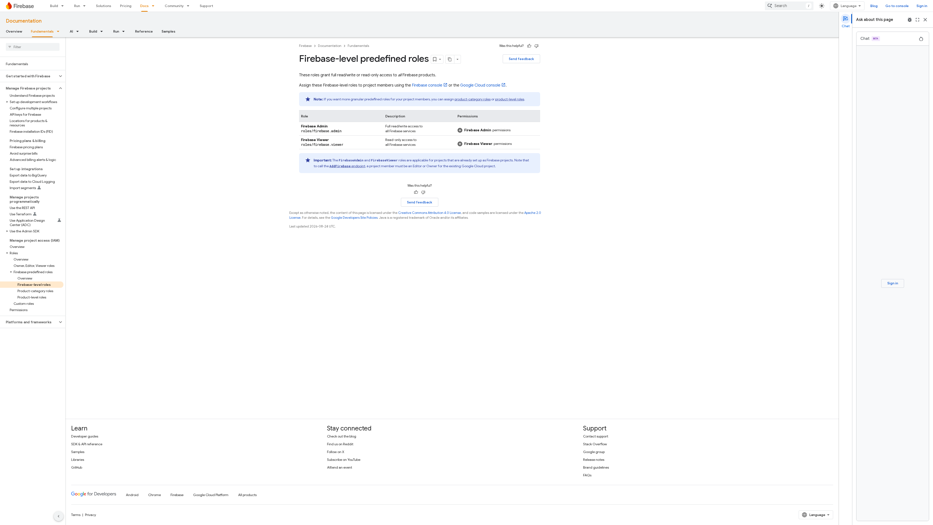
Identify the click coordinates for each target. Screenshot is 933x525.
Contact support (595, 436)
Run (77, 6)
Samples (168, 31)
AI (71, 31)
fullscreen (917, 20)
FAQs (587, 475)
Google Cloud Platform (210, 495)
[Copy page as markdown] (450, 59)
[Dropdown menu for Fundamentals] (59, 31)
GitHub (76, 467)
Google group (594, 452)
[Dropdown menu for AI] (79, 31)
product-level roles (509, 99)
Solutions (103, 6)
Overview (14, 31)
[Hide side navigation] (58, 516)
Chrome (154, 495)
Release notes (593, 459)
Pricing (125, 6)
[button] (29, 76)
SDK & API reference (86, 444)
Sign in (921, 6)
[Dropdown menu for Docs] (154, 6)
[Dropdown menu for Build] (64, 6)
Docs (144, 6)
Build (54, 6)
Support (206, 6)
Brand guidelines (596, 467)
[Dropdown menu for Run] (86, 6)
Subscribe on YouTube (343, 459)
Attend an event (339, 467)
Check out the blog (341, 436)
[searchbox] (33, 47)
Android (132, 495)
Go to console (897, 6)
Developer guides (84, 436)
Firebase (305, 46)
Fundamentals (42, 31)
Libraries (77, 459)
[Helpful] (529, 46)
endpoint (347, 166)
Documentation (24, 21)
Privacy (90, 515)
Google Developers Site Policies (354, 218)
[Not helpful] (536, 46)
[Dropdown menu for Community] (189, 6)
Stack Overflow (595, 444)
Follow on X (335, 452)
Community (174, 6)
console (427, 85)
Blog (874, 6)
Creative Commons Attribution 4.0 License (429, 213)
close (925, 20)
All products (247, 495)
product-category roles (473, 99)
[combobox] (789, 5)
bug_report (910, 20)
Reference (144, 31)
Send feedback (521, 59)
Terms (75, 515)
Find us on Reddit (340, 444)
